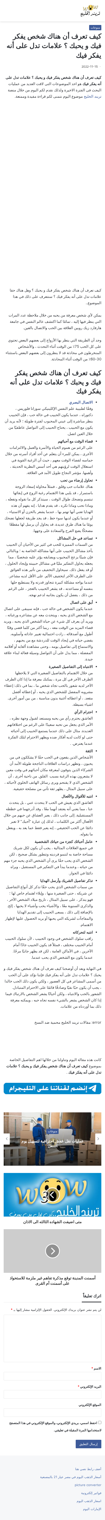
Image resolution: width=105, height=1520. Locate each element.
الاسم (96, 1368)
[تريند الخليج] (90, 10)
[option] (52, 1139)
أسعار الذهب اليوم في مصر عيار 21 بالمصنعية (70, 1477)
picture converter (88, 1485)
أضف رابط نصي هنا (88, 1469)
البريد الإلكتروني (89, 1386)
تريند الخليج (92, 96)
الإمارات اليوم (92, 1509)
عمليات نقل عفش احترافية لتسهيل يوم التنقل (52, 1143)
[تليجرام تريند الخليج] (52, 1088)
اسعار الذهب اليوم (89, 1501)
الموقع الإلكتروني (90, 1405)
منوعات (95, 27)
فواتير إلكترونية (91, 1493)
